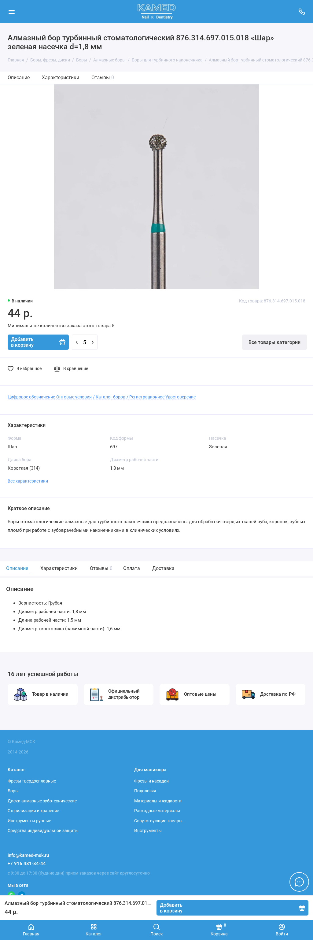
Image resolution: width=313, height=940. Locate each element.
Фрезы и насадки (151, 781)
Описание (19, 77)
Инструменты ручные (29, 820)
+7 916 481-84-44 (27, 863)
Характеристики (60, 77)
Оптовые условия (74, 396)
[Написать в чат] (299, 882)
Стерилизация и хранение (33, 810)
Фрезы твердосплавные (32, 781)
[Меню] (11, 11)
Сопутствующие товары (158, 820)
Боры (13, 790)
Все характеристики (28, 481)
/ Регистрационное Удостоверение (161, 396)
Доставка (163, 568)
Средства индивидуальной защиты (43, 830)
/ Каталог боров (109, 396)
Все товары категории (274, 342)
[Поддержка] (301, 11)
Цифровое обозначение (31, 396)
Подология (145, 790)
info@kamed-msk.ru (28, 855)
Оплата (131, 568)
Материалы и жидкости (158, 800)
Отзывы (102, 77)
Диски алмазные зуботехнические (42, 800)
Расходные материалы (157, 810)
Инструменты (148, 830)
